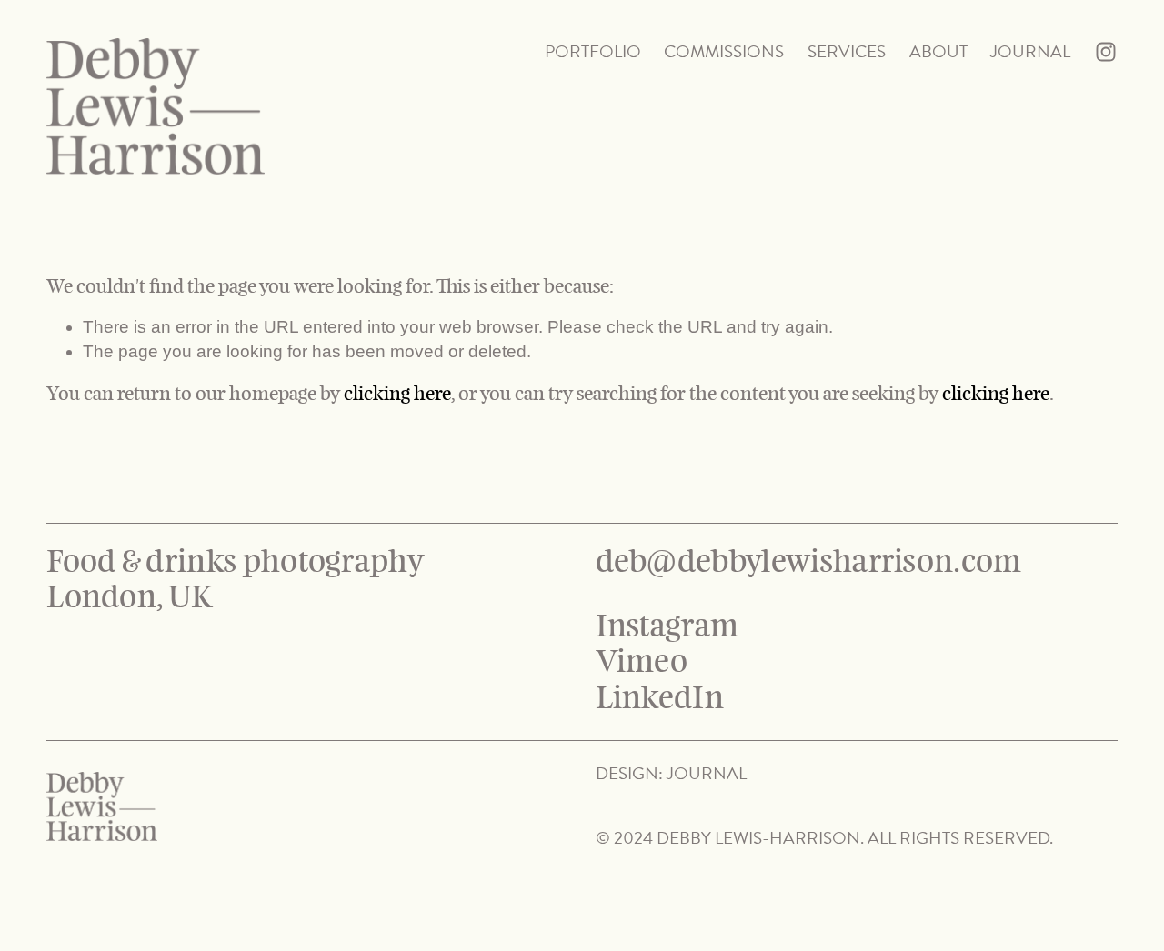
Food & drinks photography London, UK (238, 580)
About (938, 51)
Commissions (724, 51)
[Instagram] (1106, 52)
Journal (1030, 51)
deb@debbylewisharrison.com (809, 562)
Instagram (667, 627)
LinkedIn (660, 698)
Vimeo (642, 662)
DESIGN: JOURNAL (671, 774)
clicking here (397, 393)
